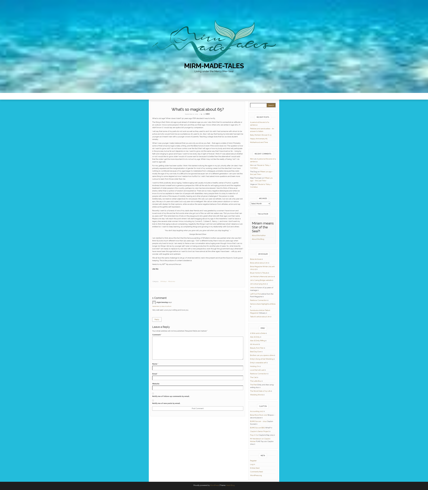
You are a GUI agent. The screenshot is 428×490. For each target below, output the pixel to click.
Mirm (208, 114)
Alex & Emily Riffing (257, 341)
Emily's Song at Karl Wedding (261, 359)
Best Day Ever (255, 352)
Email (155, 374)
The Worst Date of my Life (260, 391)
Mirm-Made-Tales (214, 66)
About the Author (259, 235)
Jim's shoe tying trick (258, 284)
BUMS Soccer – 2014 (258, 421)
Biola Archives (255, 259)
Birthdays (163, 281)
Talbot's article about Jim (260, 317)
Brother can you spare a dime (262, 355)
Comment (157, 335)
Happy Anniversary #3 (258, 139)
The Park (253, 385)
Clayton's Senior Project (259, 431)
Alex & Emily (255, 337)
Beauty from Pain (257, 348)
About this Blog (258, 239)
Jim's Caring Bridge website (261, 280)
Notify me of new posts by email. (166, 403)
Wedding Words (256, 395)
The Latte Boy (255, 381)
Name (155, 364)
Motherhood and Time (259, 142)
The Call (253, 377)
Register (253, 461)
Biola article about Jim (259, 263)
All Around (254, 344)
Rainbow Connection (258, 300)
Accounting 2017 (256, 411)
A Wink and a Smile (257, 333)
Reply (157, 319)
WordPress (214, 485)
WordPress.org (256, 475)
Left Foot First (255, 294)
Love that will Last (257, 370)
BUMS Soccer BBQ (257, 428)
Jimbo (252, 288)
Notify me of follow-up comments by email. (171, 396)
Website (155, 384)
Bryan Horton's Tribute (259, 273)
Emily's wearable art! (258, 363)
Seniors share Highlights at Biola (262, 304)
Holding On (254, 366)
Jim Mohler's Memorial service (261, 277)
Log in (252, 464)
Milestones (171, 281)
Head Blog (230, 485)
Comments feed (256, 472)
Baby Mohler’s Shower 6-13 (260, 135)
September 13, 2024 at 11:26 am (161, 306)
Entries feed (254, 468)
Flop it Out (254, 435)
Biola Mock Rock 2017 (258, 415)
